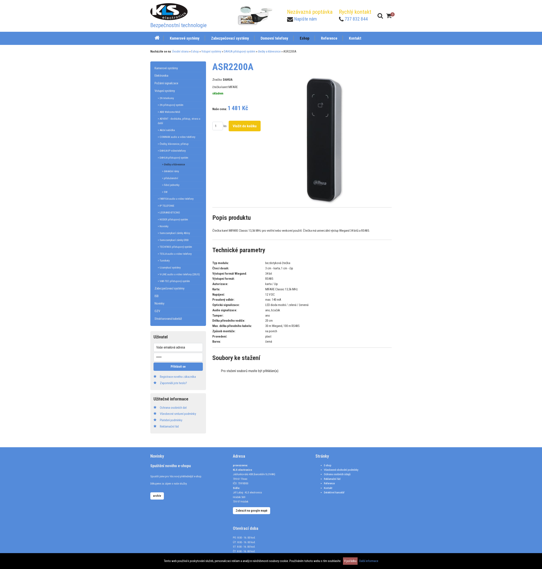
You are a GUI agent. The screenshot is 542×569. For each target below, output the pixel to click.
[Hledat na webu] (380, 15)
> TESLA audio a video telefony (175, 253)
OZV (157, 311)
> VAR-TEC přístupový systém (174, 281)
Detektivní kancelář (334, 492)
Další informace (368, 561)
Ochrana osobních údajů (337, 474)
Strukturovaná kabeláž (168, 319)
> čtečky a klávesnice (173, 164)
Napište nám (305, 19)
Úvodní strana (180, 51)
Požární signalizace (166, 83)
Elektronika (161, 76)
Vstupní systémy (211, 51)
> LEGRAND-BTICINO (169, 212)
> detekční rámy (170, 171)
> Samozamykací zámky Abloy (174, 233)
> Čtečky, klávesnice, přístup (173, 143)
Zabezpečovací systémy (169, 288)
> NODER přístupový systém (173, 219)
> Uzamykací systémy (169, 267)
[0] (389, 15)
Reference (329, 483)
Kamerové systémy (166, 68)
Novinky (159, 303)
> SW (164, 192)
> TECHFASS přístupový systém (175, 246)
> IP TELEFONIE (166, 205)
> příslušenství (170, 178)
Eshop (195, 51)
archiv (157, 495)
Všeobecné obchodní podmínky (341, 469)
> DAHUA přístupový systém (173, 157)
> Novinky (163, 226)
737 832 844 (356, 19)
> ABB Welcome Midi (169, 112)
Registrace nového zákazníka (178, 377)
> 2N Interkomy (166, 98)
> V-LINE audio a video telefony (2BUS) (179, 274)
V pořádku (350, 561)
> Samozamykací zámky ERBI (173, 240)
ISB (157, 296)
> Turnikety (164, 260)
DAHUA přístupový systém (239, 51)
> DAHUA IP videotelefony (172, 150)
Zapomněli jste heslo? (173, 383)
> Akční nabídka (166, 130)
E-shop (327, 465)
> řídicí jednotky (170, 185)
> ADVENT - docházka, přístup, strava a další (179, 121)
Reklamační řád (332, 478)
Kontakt (328, 488)
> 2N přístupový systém (170, 105)
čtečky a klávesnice (269, 51)
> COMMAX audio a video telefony (176, 136)
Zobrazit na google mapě (251, 510)
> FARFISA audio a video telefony (176, 198)
